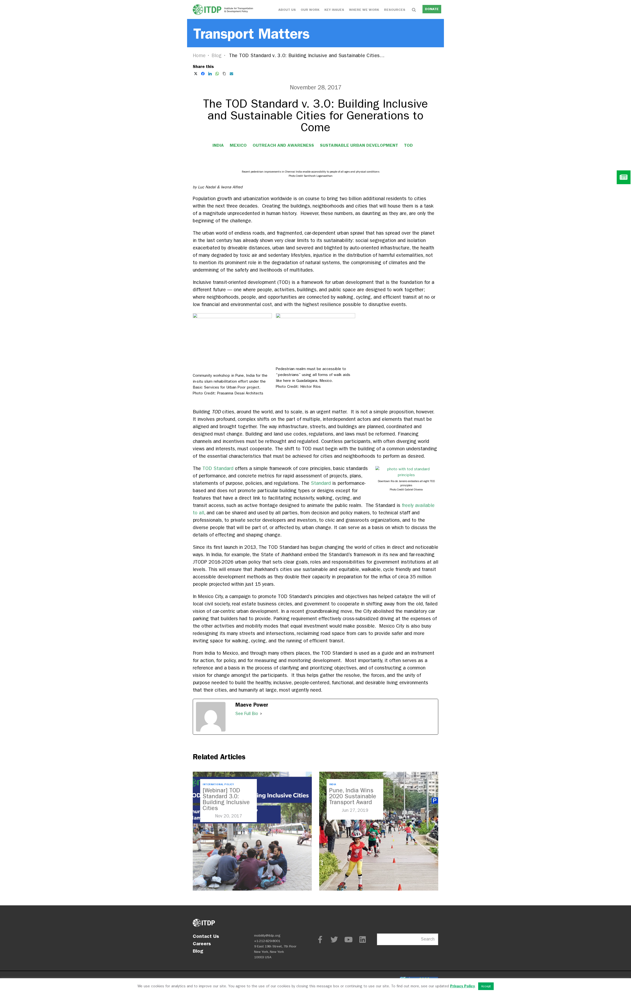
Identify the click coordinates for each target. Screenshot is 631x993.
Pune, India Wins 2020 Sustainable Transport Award (352, 796)
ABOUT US (287, 10)
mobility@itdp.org (267, 935)
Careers (202, 943)
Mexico (238, 145)
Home (199, 55)
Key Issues (334, 10)
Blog (216, 55)
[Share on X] (196, 74)
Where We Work (364, 10)
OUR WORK (310, 10)
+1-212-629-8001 (267, 941)
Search (428, 939)
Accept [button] (486, 986)
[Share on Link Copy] (224, 74)
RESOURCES (394, 10)
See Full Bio (246, 713)
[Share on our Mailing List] (231, 74)
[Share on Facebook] (203, 74)
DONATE (432, 9)
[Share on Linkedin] (210, 74)
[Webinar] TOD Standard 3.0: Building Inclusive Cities (226, 799)
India (218, 145)
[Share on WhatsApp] (217, 74)
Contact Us (206, 936)
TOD (408, 145)
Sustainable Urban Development (359, 145)
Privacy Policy (462, 986)
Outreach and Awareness (283, 145)
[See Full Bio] (261, 714)
